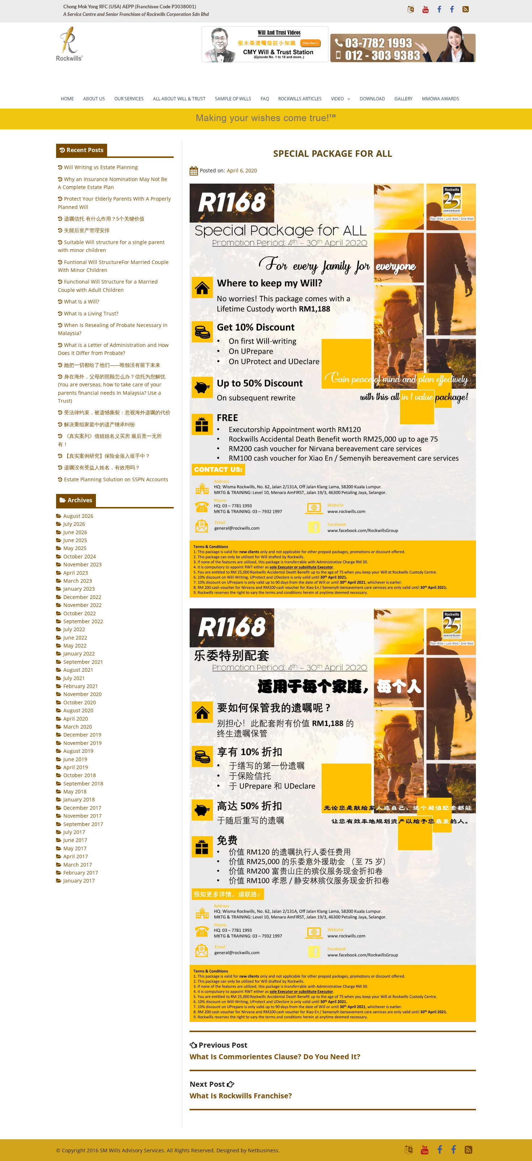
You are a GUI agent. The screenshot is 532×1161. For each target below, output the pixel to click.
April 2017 (75, 856)
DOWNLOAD (372, 99)
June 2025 (75, 540)
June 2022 (75, 637)
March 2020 (77, 726)
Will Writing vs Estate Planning (101, 167)
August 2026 (78, 515)
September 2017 (83, 824)
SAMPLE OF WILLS (233, 99)
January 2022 (79, 653)
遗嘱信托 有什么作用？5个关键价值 (104, 218)
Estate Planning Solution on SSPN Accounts (116, 479)
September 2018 (83, 783)
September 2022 (83, 621)
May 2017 (74, 848)
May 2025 (74, 548)
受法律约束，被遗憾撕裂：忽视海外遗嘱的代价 (117, 412)
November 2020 (82, 694)
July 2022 (74, 629)
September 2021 (83, 661)
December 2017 (82, 807)
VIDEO (337, 99)
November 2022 (82, 605)
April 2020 (75, 718)
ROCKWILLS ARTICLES (300, 99)
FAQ (265, 99)
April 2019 (75, 767)
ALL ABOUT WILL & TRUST (179, 99)
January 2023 (79, 588)
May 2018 (74, 791)
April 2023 (75, 572)
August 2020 (78, 710)
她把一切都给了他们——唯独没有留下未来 (112, 364)
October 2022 (79, 613)
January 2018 (79, 799)
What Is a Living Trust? (91, 313)
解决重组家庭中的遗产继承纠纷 (99, 424)
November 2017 (82, 815)
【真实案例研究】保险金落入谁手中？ (107, 455)
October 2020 (79, 702)
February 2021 (80, 686)
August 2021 (78, 669)
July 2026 (74, 523)
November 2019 (82, 742)
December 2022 (82, 597)
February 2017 (80, 872)
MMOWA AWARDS (440, 99)
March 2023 (77, 580)
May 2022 (74, 645)
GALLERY (403, 99)
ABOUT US (94, 99)
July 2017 (74, 832)
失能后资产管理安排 (87, 230)
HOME (67, 99)
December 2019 (82, 734)
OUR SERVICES (129, 99)
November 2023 (82, 564)
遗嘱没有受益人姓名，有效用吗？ (102, 467)
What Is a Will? (81, 301)
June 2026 (75, 532)
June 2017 (75, 840)
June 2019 (75, 759)
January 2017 (79, 880)
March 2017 (77, 864)
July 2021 (74, 678)
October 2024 (79, 556)
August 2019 (78, 750)
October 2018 (79, 775)
